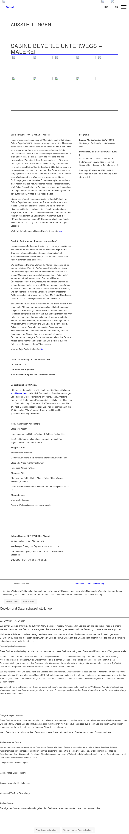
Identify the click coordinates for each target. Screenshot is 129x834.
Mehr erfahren (29, 601)
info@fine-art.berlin (19, 393)
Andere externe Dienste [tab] (10, 742)
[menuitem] (122, 7)
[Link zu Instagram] (115, 583)
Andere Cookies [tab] (7, 803)
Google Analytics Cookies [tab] (12, 715)
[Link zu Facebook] (111, 583)
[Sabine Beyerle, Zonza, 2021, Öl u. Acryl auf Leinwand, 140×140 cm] (86, 65)
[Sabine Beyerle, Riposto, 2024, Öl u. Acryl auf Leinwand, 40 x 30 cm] (64, 65)
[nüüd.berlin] (9, 7)
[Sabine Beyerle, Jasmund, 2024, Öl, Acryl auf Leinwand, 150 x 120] (64, 86)
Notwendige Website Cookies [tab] (13, 646)
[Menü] (122, 7)
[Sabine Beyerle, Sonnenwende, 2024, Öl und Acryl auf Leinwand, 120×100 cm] (21, 86)
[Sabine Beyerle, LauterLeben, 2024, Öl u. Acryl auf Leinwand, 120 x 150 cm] (43, 86)
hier (60, 230)
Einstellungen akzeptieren (47, 830)
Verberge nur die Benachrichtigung (78, 830)
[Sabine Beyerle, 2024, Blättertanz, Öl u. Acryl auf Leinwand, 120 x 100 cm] (43, 65)
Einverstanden (12, 601)
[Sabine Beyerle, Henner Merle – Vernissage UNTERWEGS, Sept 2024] (21, 65)
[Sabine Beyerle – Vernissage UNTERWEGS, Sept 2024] (107, 65)
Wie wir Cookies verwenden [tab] (12, 620)
